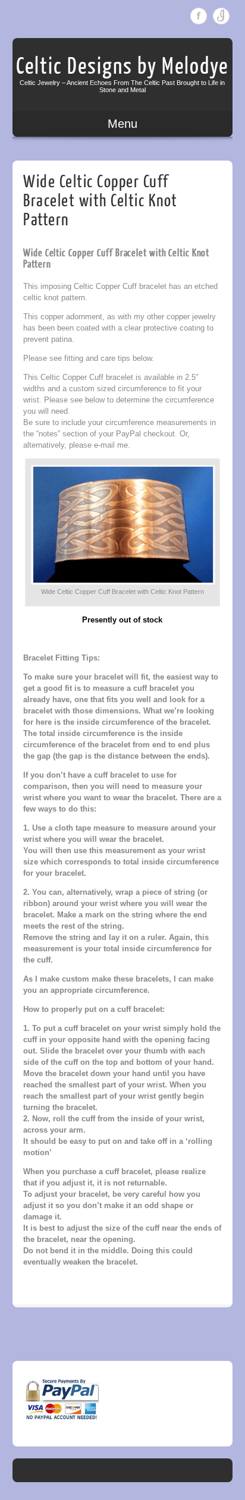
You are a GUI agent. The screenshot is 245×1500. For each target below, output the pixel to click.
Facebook (198, 16)
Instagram (221, 16)
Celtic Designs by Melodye (122, 66)
